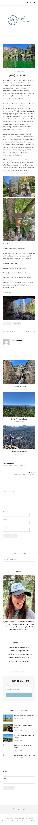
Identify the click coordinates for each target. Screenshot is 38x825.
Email (5, 519)
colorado (17, 323)
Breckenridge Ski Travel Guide (19, 661)
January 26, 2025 (9, 331)
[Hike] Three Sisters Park (19, 451)
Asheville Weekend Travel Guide (19, 658)
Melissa (19, 340)
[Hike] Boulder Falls (19, 387)
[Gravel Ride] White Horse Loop (23, 475)
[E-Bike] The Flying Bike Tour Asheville (19, 654)
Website (5, 527)
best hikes (7, 323)
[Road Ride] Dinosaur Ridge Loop (15, 465)
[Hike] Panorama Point (19, 419)
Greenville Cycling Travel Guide (19, 651)
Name (5, 512)
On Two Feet (19, 72)
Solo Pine (33, 821)
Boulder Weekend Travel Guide (19, 647)
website (5, 98)
